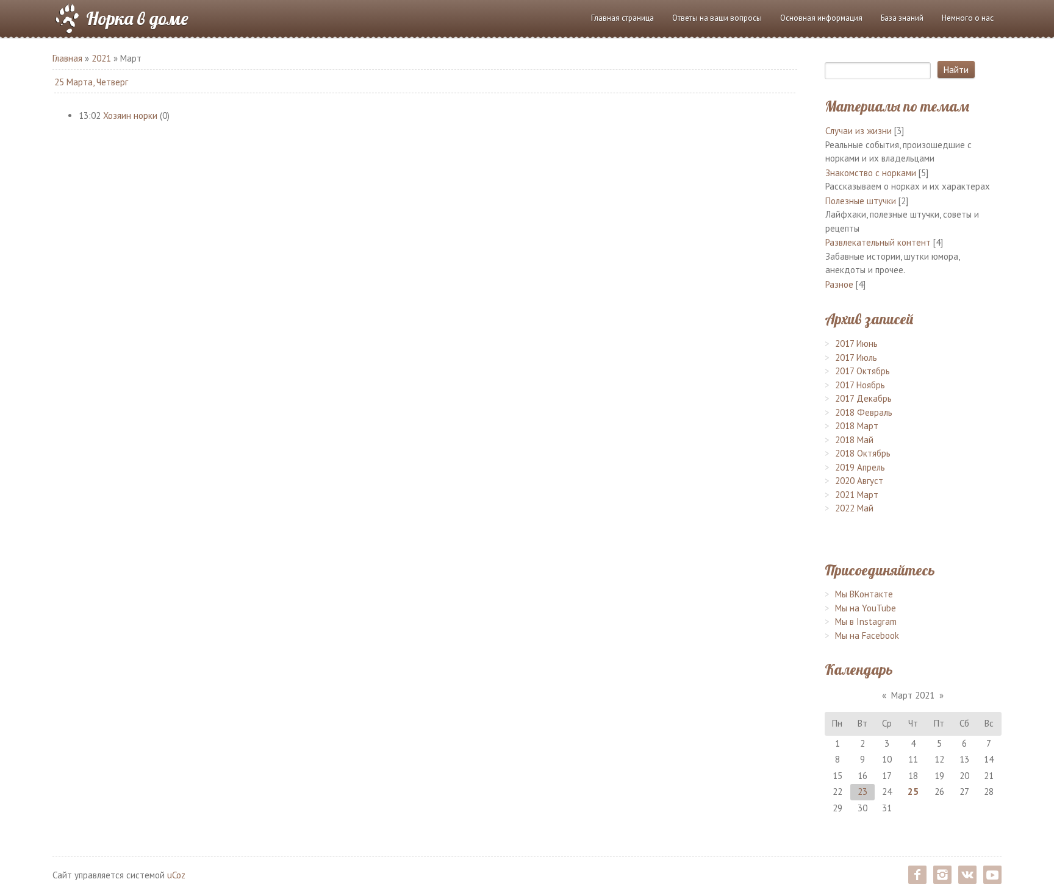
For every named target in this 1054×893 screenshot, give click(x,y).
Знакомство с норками (870, 173)
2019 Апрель (860, 467)
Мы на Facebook (867, 635)
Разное (839, 284)
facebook (917, 875)
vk (967, 875)
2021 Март (856, 494)
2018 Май (854, 440)
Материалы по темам (897, 106)
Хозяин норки (130, 115)
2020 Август (859, 480)
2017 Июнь (856, 343)
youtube (992, 875)
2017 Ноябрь (860, 385)
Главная (67, 58)
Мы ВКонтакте (864, 594)
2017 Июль (856, 357)
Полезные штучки (860, 201)
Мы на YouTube (865, 608)
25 (913, 791)
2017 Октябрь (862, 371)
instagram (942, 875)
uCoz (176, 875)
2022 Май (854, 508)
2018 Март (856, 426)
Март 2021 (912, 695)
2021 (101, 58)
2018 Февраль (863, 412)
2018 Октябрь (863, 453)
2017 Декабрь (863, 398)
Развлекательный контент (878, 242)
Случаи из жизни (858, 131)
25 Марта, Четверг (91, 82)
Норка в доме (137, 18)
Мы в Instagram (866, 621)
